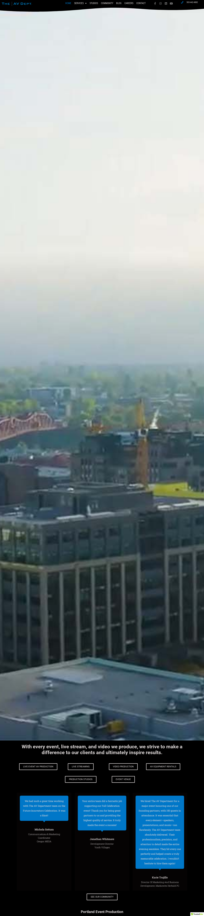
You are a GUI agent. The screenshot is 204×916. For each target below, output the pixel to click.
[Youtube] (171, 3)
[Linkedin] (166, 3)
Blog (118, 3)
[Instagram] (160, 3)
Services (79, 3)
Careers (128, 3)
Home (68, 3)
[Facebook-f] (155, 3)
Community (107, 3)
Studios (94, 3)
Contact (141, 3)
